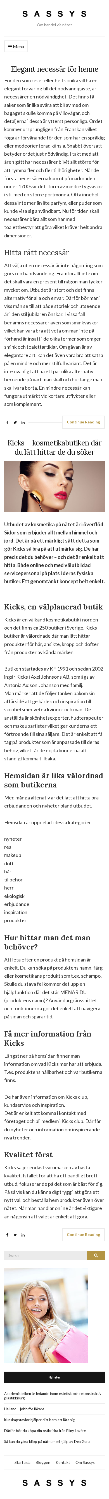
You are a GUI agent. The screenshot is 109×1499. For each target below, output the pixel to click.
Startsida (22, 1462)
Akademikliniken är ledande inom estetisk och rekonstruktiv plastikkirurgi (52, 1395)
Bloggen (43, 1462)
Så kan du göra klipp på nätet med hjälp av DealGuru (47, 1441)
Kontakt (63, 1462)
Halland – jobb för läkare (24, 1409)
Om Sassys (85, 1462)
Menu (18, 46)
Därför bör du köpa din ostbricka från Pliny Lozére (45, 1430)
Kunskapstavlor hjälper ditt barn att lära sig (39, 1420)
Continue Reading (83, 422)
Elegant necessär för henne (54, 69)
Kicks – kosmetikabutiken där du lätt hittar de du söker (54, 447)
